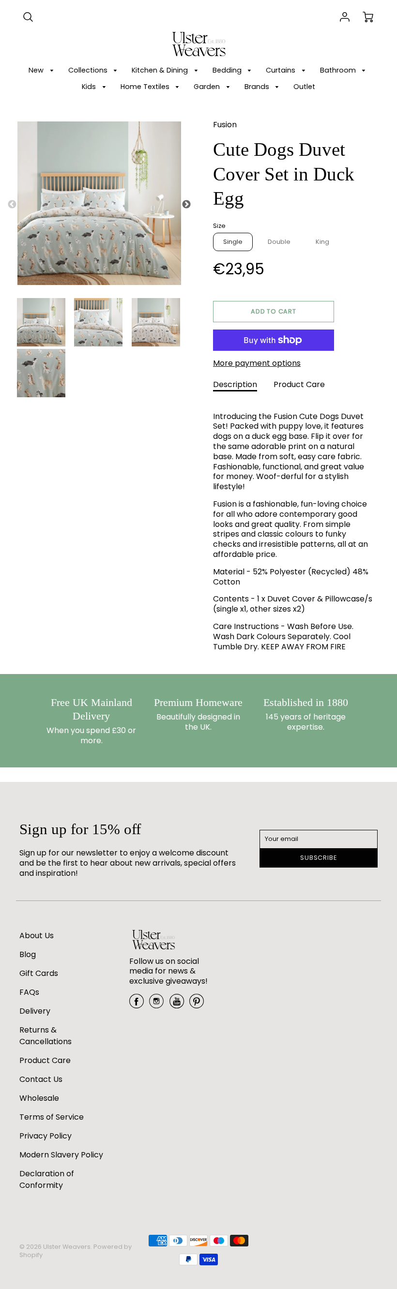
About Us (36, 935)
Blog (27, 954)
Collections (88, 70)
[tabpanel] (41, 322)
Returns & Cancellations (45, 1035)
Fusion (225, 124)
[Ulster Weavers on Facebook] (136, 1004)
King (322, 242)
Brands (257, 86)
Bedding (228, 70)
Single (233, 242)
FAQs (29, 992)
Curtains (281, 70)
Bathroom (339, 70)
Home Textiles (146, 86)
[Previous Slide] (12, 205)
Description (235, 384)
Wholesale (39, 1098)
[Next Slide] (186, 205)
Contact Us (40, 1079)
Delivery (34, 1011)
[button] (273, 311)
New (37, 70)
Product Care (299, 384)
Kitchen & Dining (161, 70)
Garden (208, 86)
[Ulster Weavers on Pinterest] (196, 1004)
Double (279, 242)
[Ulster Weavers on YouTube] (176, 1004)
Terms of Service (51, 1117)
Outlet (304, 86)
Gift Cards (38, 973)
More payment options (257, 364)
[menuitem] (42, 70)
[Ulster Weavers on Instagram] (156, 1004)
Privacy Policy (45, 1135)
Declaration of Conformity (46, 1179)
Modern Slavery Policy (61, 1154)
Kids (90, 86)
